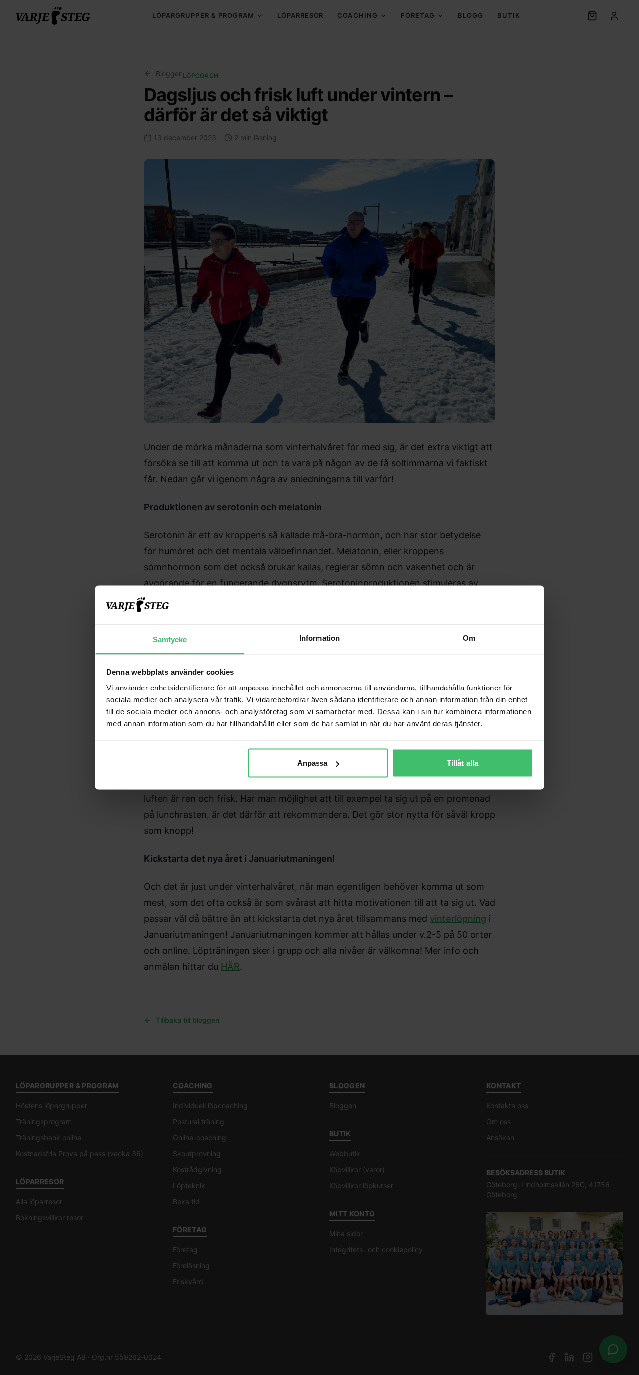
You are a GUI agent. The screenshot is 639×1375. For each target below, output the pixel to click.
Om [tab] (469, 637)
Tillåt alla (462, 763)
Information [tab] (319, 637)
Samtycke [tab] (170, 639)
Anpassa (312, 763)
